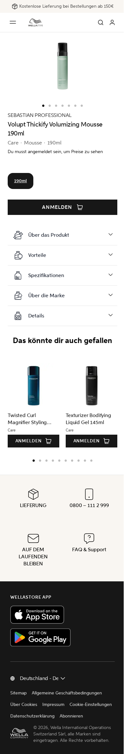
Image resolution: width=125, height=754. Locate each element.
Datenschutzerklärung (80, 716)
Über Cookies (23, 704)
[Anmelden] (112, 22)
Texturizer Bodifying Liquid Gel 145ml (88, 418)
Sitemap (18, 693)
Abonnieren (22, 727)
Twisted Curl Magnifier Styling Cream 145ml (27, 419)
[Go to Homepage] (35, 22)
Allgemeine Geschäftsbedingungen (67, 693)
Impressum (53, 704)
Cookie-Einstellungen (31, 716)
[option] (41, 104)
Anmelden (57, 207)
